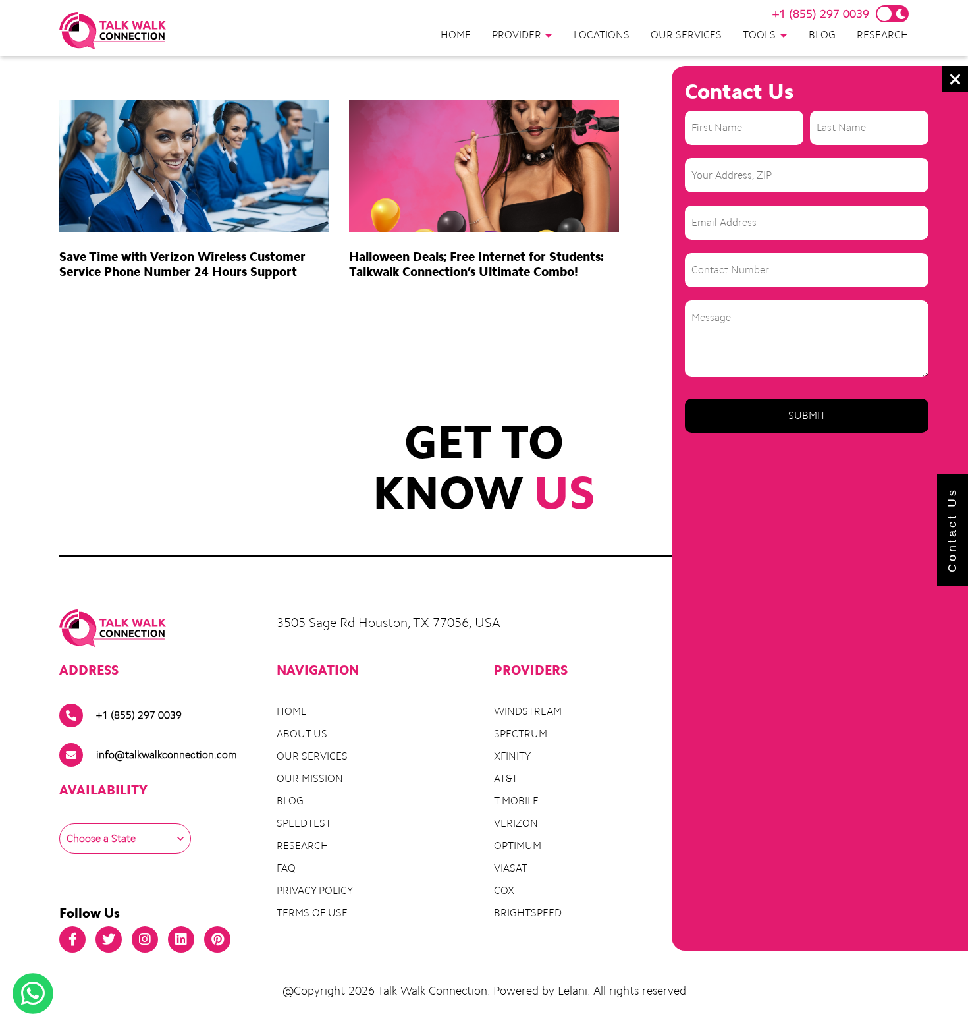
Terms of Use (312, 912)
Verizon (516, 823)
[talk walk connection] (113, 31)
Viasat (510, 868)
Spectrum (520, 733)
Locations (602, 34)
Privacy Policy (315, 890)
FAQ (286, 868)
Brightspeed (528, 912)
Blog (822, 34)
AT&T (506, 778)
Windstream (528, 711)
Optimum (517, 845)
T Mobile (516, 800)
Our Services (686, 34)
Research (883, 34)
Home (456, 34)
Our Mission (310, 778)
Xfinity (512, 756)
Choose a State (101, 838)
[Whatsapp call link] (33, 993)
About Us (302, 733)
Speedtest (304, 823)
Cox (504, 890)
